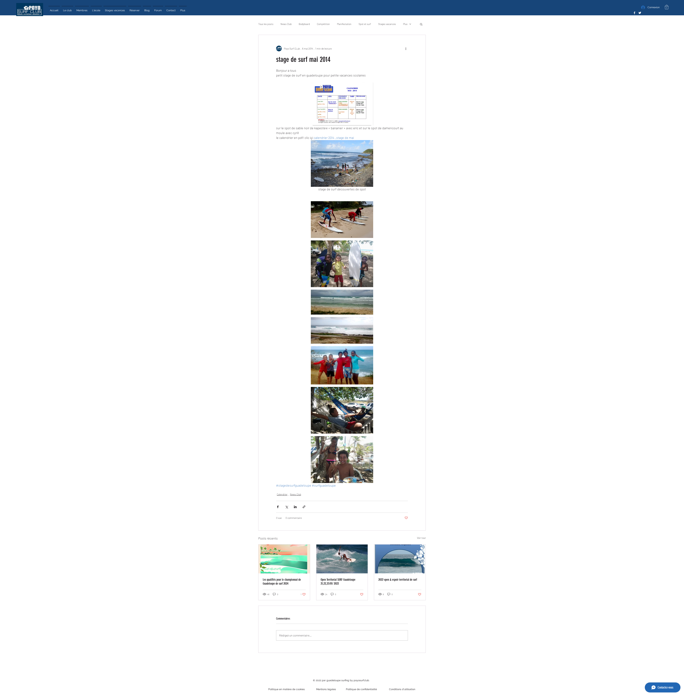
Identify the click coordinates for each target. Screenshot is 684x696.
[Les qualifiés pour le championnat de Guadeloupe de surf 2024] (284, 559)
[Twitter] (640, 13)
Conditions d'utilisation (401, 689)
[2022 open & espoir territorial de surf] (400, 559)
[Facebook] (634, 13)
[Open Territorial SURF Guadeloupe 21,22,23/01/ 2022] (342, 559)
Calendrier (282, 494)
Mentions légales (326, 689)
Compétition (323, 23)
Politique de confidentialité (362, 689)
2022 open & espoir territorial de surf (397, 580)
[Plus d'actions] (406, 48)
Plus (405, 23)
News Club (286, 23)
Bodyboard (304, 23)
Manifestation (344, 23)
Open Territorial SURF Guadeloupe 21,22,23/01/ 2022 (338, 581)
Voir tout (421, 537)
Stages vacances (387, 23)
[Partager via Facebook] (277, 506)
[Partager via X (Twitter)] (286, 506)
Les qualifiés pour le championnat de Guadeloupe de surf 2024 (282, 581)
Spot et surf (365, 23)
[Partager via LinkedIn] (295, 506)
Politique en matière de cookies (286, 689)
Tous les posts (265, 23)
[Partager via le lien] (304, 506)
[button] (667, 7)
